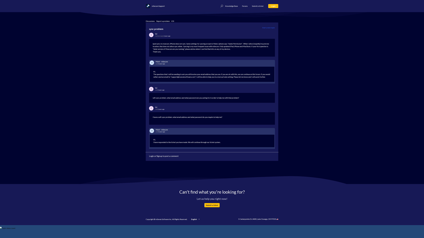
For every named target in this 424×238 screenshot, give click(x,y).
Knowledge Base (231, 6)
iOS (172, 21)
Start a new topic (268, 28)
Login (273, 6)
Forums (245, 6)
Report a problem (163, 21)
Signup (159, 156)
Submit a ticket (257, 6)
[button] (221, 6)
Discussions (150, 21)
